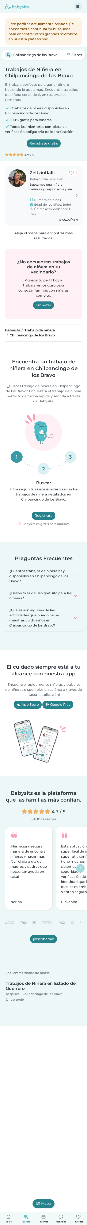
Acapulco (13, 994)
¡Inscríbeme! (43, 939)
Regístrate (44, 516)
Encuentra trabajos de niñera (28, 973)
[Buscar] (8, 55)
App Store (30, 705)
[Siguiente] (80, 868)
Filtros (76, 55)
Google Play (60, 705)
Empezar (43, 305)
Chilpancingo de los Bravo (43, 994)
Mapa (46, 1204)
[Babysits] (17, 6)
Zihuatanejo (15, 999)
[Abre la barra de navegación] (78, 7)
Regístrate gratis (43, 143)
